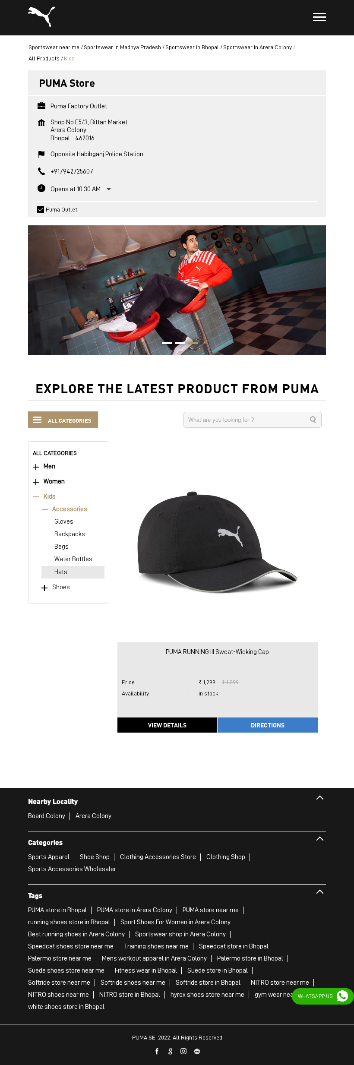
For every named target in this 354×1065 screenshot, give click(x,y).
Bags (61, 547)
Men (49, 466)
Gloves (63, 521)
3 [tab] (190, 344)
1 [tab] (164, 344)
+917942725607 (72, 171)
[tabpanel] (177, 286)
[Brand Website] (197, 1052)
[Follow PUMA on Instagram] (184, 1052)
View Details (167, 725)
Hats (60, 572)
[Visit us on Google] (170, 1052)
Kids (50, 496)
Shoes (61, 587)
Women (54, 481)
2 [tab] (177, 344)
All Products (44, 58)
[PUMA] (41, 17)
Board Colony (46, 815)
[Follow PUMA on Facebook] (157, 1052)
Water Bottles (73, 559)
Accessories (69, 509)
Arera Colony (93, 815)
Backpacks (69, 534)
